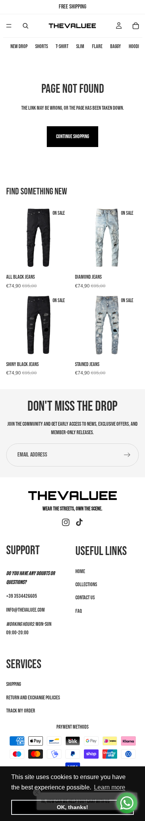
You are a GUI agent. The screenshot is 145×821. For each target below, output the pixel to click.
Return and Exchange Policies (33, 697)
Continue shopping (72, 136)
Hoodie (135, 46)
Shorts (41, 46)
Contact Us (85, 597)
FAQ (78, 610)
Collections (86, 584)
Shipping (13, 684)
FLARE (97, 46)
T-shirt (62, 46)
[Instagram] (65, 522)
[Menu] (9, 26)
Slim (80, 46)
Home (80, 571)
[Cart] (135, 25)
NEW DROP (18, 46)
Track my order (20, 710)
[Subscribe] (127, 455)
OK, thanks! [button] (72, 807)
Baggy (115, 46)
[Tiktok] (79, 522)
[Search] (25, 25)
